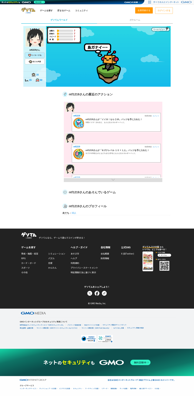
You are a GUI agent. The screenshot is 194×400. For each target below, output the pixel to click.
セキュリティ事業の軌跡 (135, 328)
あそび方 (75, 253)
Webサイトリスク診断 (91, 325)
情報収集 (114, 389)
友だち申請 (37, 61)
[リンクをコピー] (104, 293)
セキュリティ (77, 389)
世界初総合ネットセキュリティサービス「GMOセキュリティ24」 (42, 325)
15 (37, 74)
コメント (155, 116)
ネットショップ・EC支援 (47, 389)
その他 (24, 272)
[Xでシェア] (89, 293)
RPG (23, 258)
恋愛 (50, 262)
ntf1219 (76, 116)
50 (41, 80)
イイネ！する (37, 55)
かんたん (52, 267)
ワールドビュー (159, 29)
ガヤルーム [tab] (135, 20)
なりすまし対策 (118, 328)
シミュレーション (56, 253)
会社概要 (105, 253)
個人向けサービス (145, 389)
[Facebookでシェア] (97, 293)
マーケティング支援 (92, 389)
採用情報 (105, 258)
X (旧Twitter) (127, 253)
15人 (74, 213)
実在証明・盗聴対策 (26, 328)
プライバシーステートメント (84, 267)
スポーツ (25, 267)
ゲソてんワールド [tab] (59, 20)
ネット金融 (123, 389)
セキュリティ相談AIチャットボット (115, 325)
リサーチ (105, 389)
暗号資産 (133, 389)
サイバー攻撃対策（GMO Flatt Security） (96, 328)
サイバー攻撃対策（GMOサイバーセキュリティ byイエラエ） (57, 328)
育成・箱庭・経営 (29, 253)
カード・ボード (28, 262)
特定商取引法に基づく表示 (83, 272)
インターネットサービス (28, 389)
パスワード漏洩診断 (74, 325)
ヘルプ (74, 258)
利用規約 (75, 262)
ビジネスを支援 (64, 389)
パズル (51, 258)
